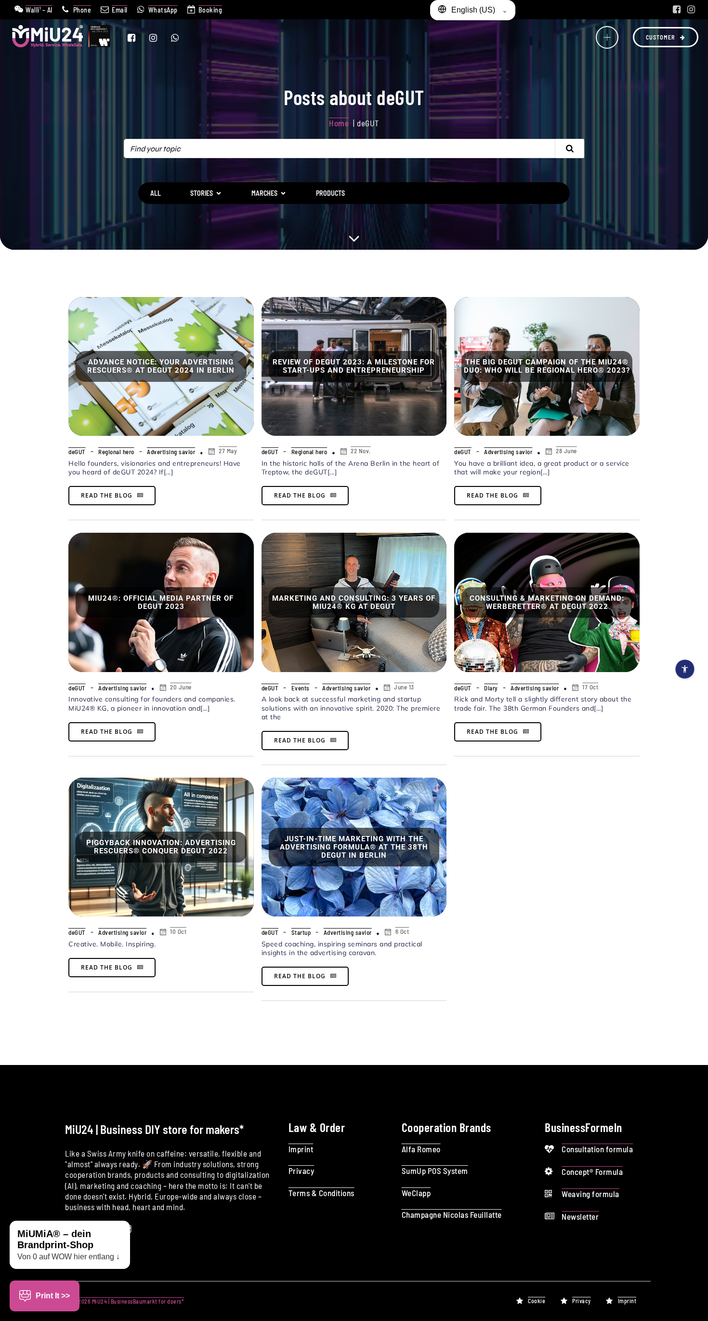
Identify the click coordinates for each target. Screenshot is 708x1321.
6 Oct (402, 931)
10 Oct (178, 931)
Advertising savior (171, 452)
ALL (155, 193)
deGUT (77, 452)
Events (300, 688)
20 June (181, 687)
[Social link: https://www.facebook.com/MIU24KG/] (676, 9)
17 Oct (590, 687)
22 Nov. (361, 451)
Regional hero (116, 452)
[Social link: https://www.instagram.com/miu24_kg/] (691, 9)
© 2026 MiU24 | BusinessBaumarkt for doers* (128, 1301)
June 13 (404, 687)
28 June (566, 451)
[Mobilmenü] (607, 37)
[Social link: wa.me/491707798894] (181, 37)
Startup (301, 932)
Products (330, 193)
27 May (228, 451)
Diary (491, 688)
